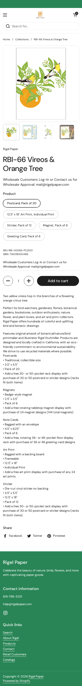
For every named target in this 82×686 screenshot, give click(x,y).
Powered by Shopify (16, 681)
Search (8, 633)
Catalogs (9, 660)
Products (9, 644)
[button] (75, 15)
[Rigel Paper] (40, 15)
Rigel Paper (36, 676)
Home (6, 39)
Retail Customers (14, 654)
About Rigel (11, 638)
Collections (21, 39)
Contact (9, 649)
